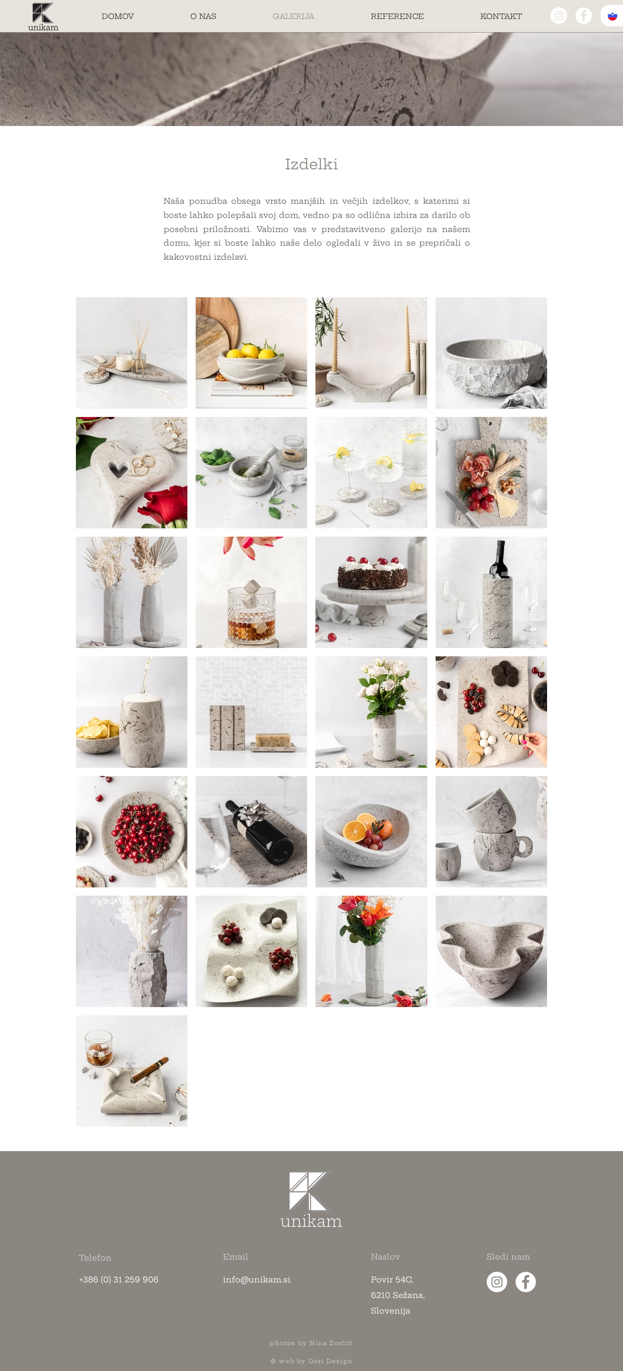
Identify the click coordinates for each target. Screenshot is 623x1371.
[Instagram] (558, 15)
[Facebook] (583, 15)
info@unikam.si (257, 1279)
